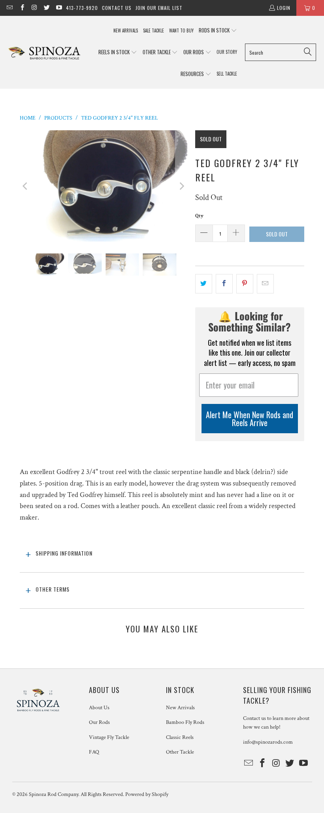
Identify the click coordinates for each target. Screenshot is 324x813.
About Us (99, 707)
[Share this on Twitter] (203, 283)
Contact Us (117, 7)
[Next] (181, 186)
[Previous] (25, 186)
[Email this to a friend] (265, 283)
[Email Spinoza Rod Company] (9, 7)
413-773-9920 (82, 7)
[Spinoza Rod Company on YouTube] (58, 7)
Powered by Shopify (146, 794)
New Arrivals (180, 707)
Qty (199, 216)
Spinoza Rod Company (53, 794)
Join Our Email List (159, 7)
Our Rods (99, 722)
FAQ (94, 752)
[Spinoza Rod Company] (44, 52)
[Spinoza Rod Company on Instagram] (34, 7)
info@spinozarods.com (268, 742)
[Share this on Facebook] (224, 283)
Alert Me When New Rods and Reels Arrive (249, 418)
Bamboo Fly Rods (185, 722)
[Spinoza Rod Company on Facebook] (21, 7)
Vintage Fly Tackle (109, 737)
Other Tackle (180, 752)
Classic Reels (180, 737)
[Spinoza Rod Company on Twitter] (46, 7)
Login (283, 7)
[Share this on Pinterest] (244, 283)
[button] (218, 31)
